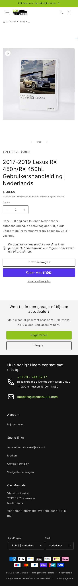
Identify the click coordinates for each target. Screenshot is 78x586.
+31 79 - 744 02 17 (32, 377)
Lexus (22, 21)
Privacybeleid (65, 572)
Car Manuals (21, 572)
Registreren (39, 335)
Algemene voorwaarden (20, 578)
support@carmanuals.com (37, 397)
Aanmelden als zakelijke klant (26, 447)
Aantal (6, 202)
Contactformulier (18, 463)
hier (10, 515)
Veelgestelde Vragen (20, 472)
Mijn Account (15, 424)
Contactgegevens (64, 578)
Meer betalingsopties (39, 281)
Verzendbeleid (43, 578)
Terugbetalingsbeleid (43, 572)
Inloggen (39, 345)
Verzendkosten (24, 196)
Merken (12, 21)
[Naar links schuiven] (31, 142)
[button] (7, 12)
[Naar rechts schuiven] (47, 142)
